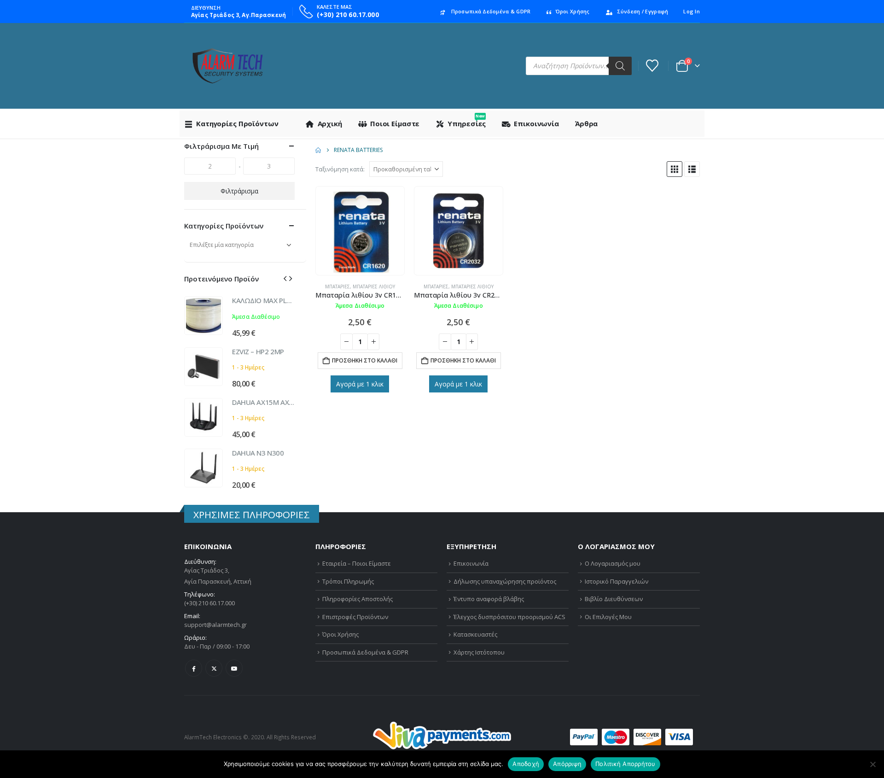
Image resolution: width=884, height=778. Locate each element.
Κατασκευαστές (475, 634)
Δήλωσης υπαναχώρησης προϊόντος (505, 581)
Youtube (234, 668)
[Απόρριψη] (872, 764)
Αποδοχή (525, 763)
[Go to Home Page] (318, 150)
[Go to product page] (360, 231)
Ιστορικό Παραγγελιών (616, 581)
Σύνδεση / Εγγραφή (643, 11)
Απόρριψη (567, 763)
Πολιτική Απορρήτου (625, 763)
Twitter (213, 668)
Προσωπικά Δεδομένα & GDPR (491, 11)
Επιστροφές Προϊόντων (355, 617)
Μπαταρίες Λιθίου (374, 286)
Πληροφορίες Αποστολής (357, 599)
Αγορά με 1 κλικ (360, 384)
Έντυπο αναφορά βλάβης (489, 599)
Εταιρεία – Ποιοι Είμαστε (356, 563)
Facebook (193, 668)
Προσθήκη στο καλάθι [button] (364, 360)
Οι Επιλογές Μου (608, 617)
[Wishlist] (652, 65)
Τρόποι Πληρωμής (348, 581)
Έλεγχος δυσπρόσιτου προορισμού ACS (509, 617)
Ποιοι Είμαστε (394, 123)
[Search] (620, 66)
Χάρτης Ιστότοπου (479, 652)
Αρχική (330, 123)
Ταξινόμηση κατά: (340, 169)
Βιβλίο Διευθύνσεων (614, 599)
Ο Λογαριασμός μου (612, 563)
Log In (691, 11)
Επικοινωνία (536, 123)
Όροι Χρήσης (573, 11)
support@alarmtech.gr (215, 624)
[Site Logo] (227, 65)
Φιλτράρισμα (239, 191)
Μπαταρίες (337, 286)
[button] (674, 169)
